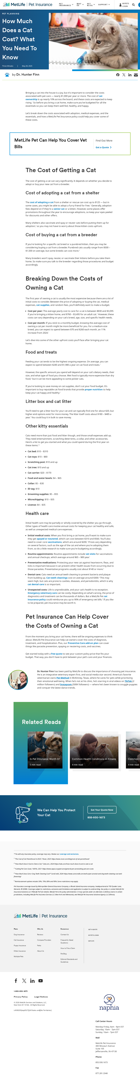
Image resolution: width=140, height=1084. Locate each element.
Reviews (40, 935)
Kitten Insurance (20, 951)
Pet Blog (64, 954)
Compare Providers (44, 940)
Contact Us (65, 935)
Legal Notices (41, 997)
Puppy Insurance (20, 946)
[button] (66, 5)
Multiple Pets (18, 956)
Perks (39, 946)
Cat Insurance (19, 940)
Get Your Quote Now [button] (102, 809)
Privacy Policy (21, 997)
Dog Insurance (19, 935)
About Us (40, 951)
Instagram (66, 684)
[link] (118, 75)
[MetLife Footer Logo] (40, 917)
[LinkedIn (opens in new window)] (32, 981)
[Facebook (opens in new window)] (16, 981)
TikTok (128, 681)
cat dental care (36, 584)
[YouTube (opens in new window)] (40, 981)
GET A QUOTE (92, 929)
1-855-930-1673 (20, 991)
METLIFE (91, 941)
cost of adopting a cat (42, 202)
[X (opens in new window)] (24, 981)
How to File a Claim (68, 948)
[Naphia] (109, 1015)
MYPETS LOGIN (93, 935)
